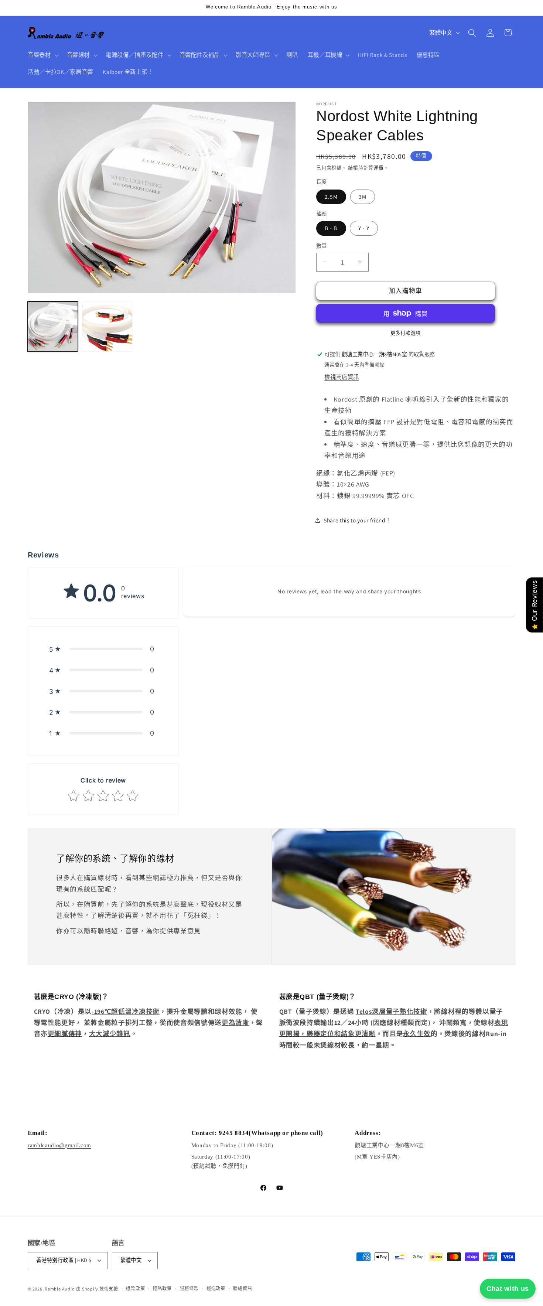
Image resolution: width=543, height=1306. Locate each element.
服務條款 (189, 1288)
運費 (378, 168)
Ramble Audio (60, 1289)
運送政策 (215, 1288)
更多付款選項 (405, 333)
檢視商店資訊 (341, 376)
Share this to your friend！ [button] (357, 520)
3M (362, 196)
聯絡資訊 (242, 1288)
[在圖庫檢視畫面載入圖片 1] (53, 326)
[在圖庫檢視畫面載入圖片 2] (107, 326)
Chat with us (507, 1288)
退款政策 (135, 1288)
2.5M (331, 196)
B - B (331, 228)
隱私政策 (162, 1288)
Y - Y (364, 228)
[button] (42, 55)
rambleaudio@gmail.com (59, 1145)
